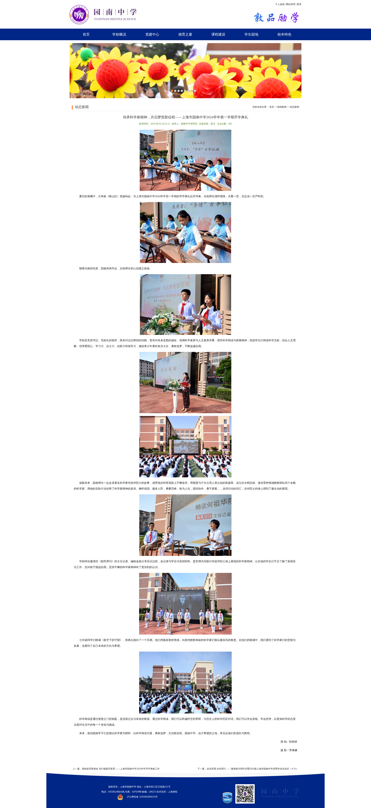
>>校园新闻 (281, 107)
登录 (299, 4)
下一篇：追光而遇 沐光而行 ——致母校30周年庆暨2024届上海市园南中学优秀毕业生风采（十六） (247, 768)
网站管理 (290, 4)
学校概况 (119, 34)
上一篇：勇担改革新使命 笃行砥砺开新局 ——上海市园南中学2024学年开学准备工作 (116, 768)
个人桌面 (279, 4)
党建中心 (152, 34)
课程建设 (218, 34)
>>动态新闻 (293, 107)
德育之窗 (185, 34)
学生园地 (251, 34)
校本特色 (284, 34)
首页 (86, 34)
